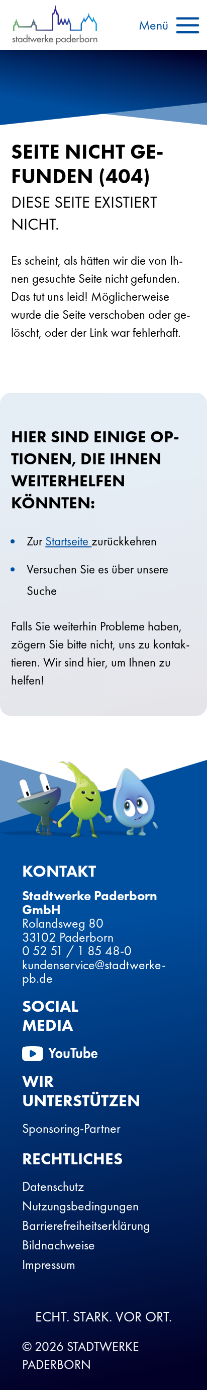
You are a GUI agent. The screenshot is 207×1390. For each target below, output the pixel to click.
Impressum (48, 1264)
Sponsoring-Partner (71, 1128)
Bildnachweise (58, 1244)
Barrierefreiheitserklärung (86, 1225)
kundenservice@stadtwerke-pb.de (94, 971)
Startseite (68, 541)
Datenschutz (53, 1186)
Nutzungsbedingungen (80, 1205)
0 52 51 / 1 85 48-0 (77, 950)
